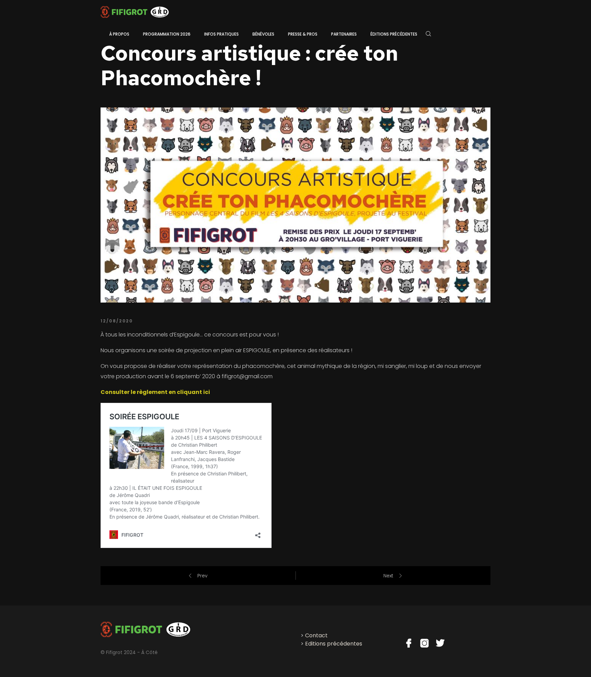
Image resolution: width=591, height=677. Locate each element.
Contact (316, 635)
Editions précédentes (333, 644)
